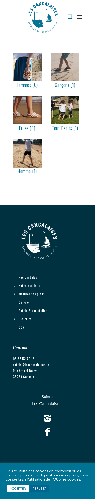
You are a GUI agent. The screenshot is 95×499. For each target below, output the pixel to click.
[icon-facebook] (47, 432)
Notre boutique (29, 285)
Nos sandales (28, 277)
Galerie (24, 302)
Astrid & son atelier (33, 310)
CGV (22, 327)
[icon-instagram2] (47, 418)
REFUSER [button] (40, 488)
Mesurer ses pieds (32, 293)
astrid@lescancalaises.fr (31, 364)
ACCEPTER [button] (18, 488)
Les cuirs (25, 318)
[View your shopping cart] (70, 17)
